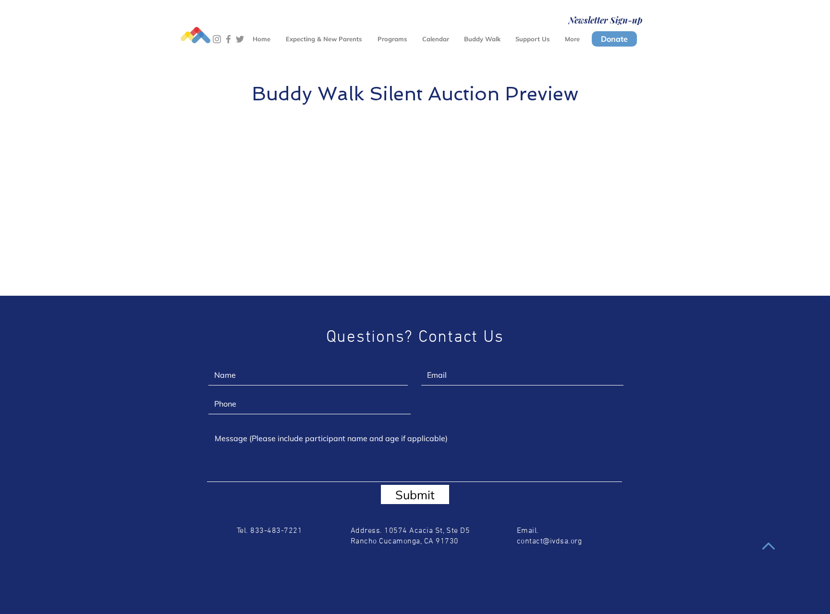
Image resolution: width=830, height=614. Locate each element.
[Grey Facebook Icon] (228, 39)
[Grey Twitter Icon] (239, 39)
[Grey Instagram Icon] (216, 39)
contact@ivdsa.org (549, 541)
